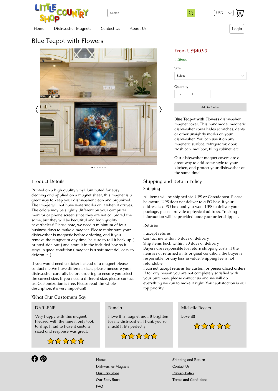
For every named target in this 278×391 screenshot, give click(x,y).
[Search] (191, 13)
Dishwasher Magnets (72, 28)
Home (39, 28)
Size (177, 68)
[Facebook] (34, 358)
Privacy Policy (183, 373)
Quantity (181, 86)
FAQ (99, 386)
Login (237, 28)
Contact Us (110, 28)
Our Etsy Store (107, 373)
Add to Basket (210, 107)
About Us (138, 28)
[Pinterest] (43, 358)
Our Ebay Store (108, 379)
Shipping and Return (188, 359)
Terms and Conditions (189, 379)
